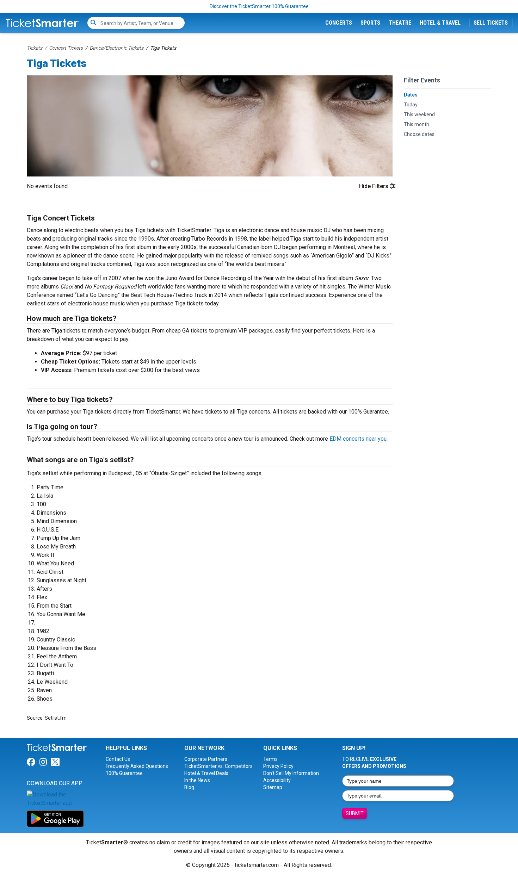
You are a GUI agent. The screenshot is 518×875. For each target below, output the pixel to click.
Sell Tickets (491, 22)
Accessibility (277, 780)
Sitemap (272, 787)
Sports (370, 22)
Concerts (338, 22)
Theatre (400, 22)
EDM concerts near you (358, 438)
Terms (270, 759)
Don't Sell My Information (291, 773)
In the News (197, 780)
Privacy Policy (278, 766)
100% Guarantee (124, 773)
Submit (355, 813)
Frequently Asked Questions (137, 766)
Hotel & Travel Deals (206, 773)
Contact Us (118, 759)
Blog (189, 787)
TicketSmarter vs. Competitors (218, 766)
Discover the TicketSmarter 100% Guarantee (259, 6)
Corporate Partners (205, 759)
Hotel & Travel (440, 22)
